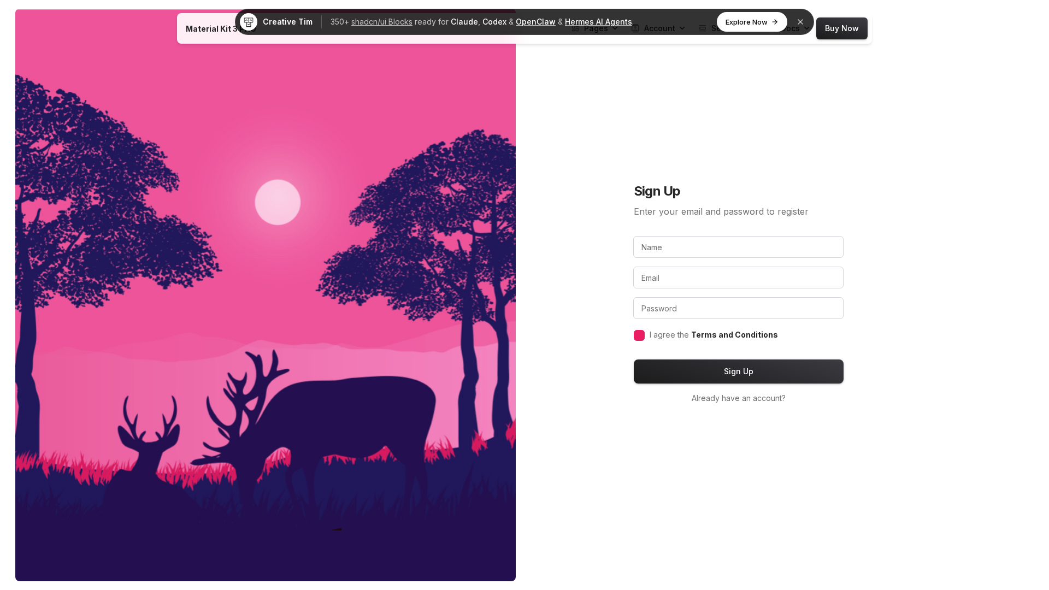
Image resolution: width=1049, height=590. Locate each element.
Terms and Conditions (734, 334)
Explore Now (747, 21)
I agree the (714, 334)
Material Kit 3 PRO (221, 28)
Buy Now (842, 28)
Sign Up (738, 371)
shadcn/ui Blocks (381, 21)
